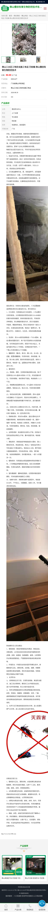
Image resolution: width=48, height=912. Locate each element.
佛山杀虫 (25, 16)
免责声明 (25, 896)
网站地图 (39, 896)
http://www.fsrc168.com (8, 834)
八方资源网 (17, 896)
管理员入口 (32, 896)
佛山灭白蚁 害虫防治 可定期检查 (36, 878)
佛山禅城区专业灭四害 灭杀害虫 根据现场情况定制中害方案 (22, 878)
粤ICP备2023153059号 (20, 890)
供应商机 (17, 16)
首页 (10, 16)
